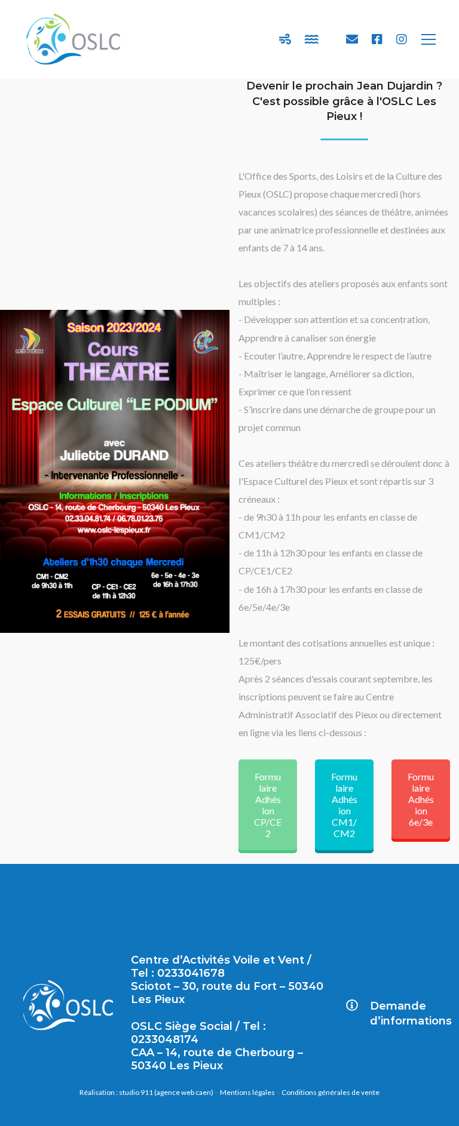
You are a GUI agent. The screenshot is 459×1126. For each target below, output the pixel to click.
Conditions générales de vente (330, 1092)
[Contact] (352, 39)
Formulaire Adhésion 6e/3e (421, 799)
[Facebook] (377, 39)
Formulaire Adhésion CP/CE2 (267, 805)
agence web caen (184, 1092)
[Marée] (312, 39)
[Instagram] (401, 39)
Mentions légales (247, 1092)
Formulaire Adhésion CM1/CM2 (344, 805)
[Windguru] (285, 39)
